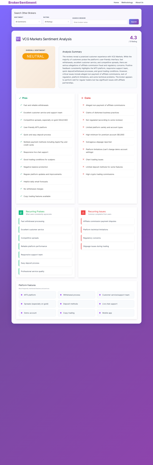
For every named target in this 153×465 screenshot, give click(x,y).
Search (134, 22)
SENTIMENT (18, 17)
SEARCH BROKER (79, 18)
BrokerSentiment (22, 2)
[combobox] (28, 21)
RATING (46, 17)
